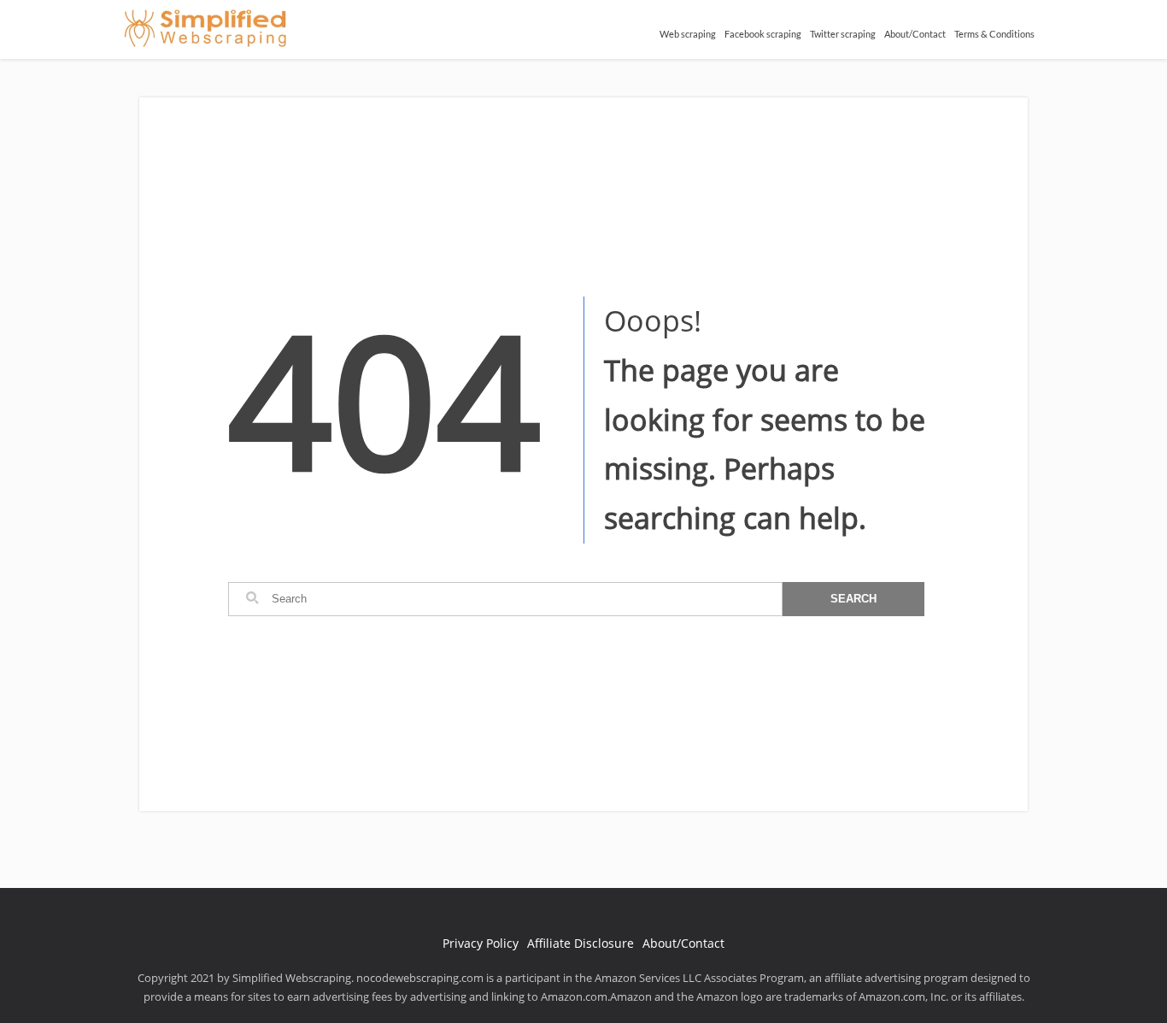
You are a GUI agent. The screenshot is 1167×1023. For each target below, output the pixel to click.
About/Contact (915, 33)
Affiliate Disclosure (580, 943)
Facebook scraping (762, 33)
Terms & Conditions (994, 33)
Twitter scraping (843, 33)
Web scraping (688, 33)
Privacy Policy (481, 943)
